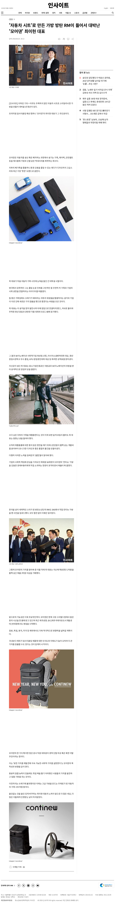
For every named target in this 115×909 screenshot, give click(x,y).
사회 (60, 13)
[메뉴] (2, 13)
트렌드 (35, 13)
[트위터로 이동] (23, 885)
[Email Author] (24, 867)
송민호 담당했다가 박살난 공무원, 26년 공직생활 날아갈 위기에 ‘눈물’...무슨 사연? (97, 80)
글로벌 (84, 13)
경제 (20, 13)
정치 (53, 13)
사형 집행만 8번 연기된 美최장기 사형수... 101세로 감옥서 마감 (96, 112)
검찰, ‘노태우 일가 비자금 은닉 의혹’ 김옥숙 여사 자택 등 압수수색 (98, 91)
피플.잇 (68, 13)
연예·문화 (45, 13)
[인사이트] (58, 5)
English (106, 8)
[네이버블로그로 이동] (37, 885)
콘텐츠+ (94, 13)
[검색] (113, 13)
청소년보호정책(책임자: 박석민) (25, 900)
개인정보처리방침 (6, 900)
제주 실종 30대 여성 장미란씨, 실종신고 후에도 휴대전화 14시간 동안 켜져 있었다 (96, 101)
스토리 (76, 13)
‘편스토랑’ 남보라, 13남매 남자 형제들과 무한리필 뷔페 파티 (95, 121)
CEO (11, 19)
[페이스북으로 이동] (19, 885)
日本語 (112, 8)
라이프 (27, 13)
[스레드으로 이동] (33, 885)
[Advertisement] (41, 135)
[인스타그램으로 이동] (28, 885)
